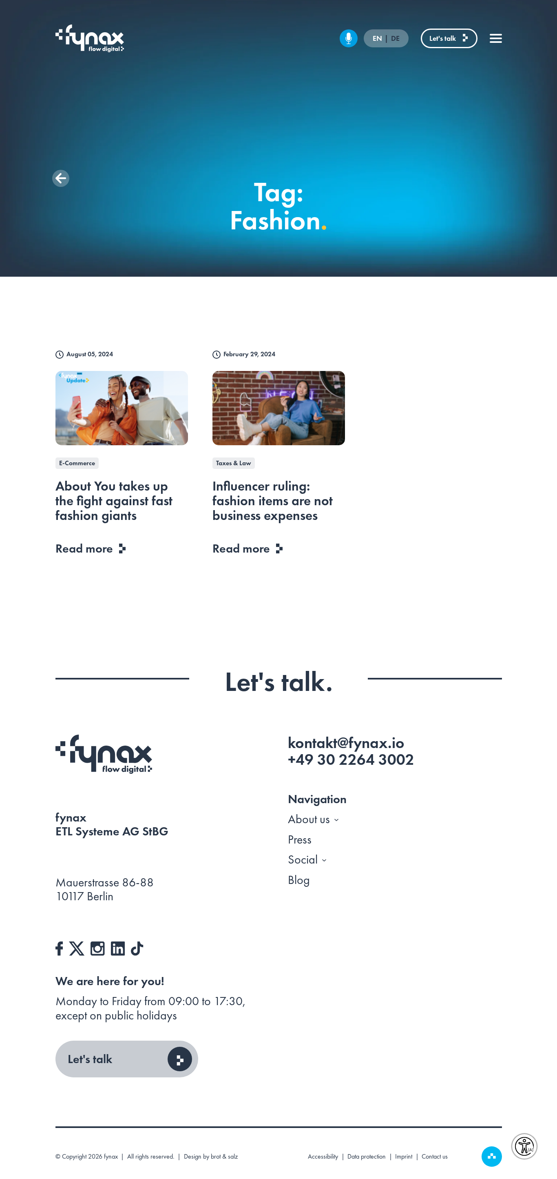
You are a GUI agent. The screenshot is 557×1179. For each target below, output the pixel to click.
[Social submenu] (324, 859)
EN (378, 38)
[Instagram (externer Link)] (98, 947)
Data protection (366, 1156)
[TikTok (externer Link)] (137, 947)
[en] (89, 38)
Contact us (435, 1156)
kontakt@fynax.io (346, 743)
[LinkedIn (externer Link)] (118, 947)
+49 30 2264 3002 (351, 759)
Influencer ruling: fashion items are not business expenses (272, 500)
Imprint (403, 1156)
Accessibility (323, 1156)
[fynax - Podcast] (349, 38)
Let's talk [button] (90, 1059)
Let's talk (442, 38)
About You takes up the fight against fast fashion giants (113, 500)
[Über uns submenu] (336, 819)
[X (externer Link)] (76, 947)
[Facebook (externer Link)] (59, 947)
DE (395, 38)
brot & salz (224, 1156)
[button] (60, 178)
